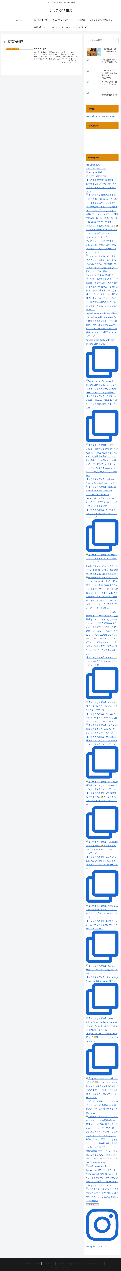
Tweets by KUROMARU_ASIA (100, 116)
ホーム (20, 1264)
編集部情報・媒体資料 (65, 1264)
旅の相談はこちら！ (95, 1264)
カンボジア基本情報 (32, 1264)
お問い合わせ (81, 1264)
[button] (116, 40)
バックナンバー (48, 1264)
